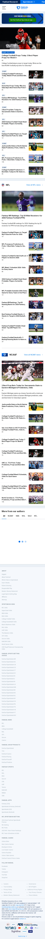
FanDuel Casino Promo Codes (11, 858)
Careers (6, 884)
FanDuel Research (10, 2)
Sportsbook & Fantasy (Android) (11, 806)
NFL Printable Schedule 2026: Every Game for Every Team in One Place (14, 292)
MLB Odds (5, 616)
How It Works (6, 583)
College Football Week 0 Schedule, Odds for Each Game (14, 475)
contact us (22, 919)
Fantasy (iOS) (6, 803)
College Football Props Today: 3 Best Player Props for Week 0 (13, 440)
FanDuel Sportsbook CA (9, 664)
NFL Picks (5, 828)
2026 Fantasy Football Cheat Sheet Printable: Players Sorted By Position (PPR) (14, 123)
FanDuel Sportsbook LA (9, 684)
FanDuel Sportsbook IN (8, 681)
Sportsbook (28, 2)
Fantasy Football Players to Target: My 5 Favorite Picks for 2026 (14, 135)
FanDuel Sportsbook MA (9, 687)
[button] (22, 20)
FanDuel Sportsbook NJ (9, 695)
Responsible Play (7, 588)
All (4, 516)
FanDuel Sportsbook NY (9, 698)
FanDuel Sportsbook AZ (9, 662)
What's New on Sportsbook (10, 580)
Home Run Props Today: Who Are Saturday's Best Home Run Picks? (14, 87)
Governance (32, 884)
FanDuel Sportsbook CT (9, 670)
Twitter (4, 869)
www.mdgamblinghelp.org (16, 909)
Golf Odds (5, 630)
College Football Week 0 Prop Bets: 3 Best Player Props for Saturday (14, 487)
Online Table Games (8, 855)
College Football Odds (8, 619)
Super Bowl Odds (7, 610)
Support (4, 574)
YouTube (4, 875)
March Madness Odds (8, 624)
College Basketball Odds (9, 622)
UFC (3, 734)
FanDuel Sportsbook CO (9, 667)
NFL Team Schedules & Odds (10, 833)
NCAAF (10, 516)
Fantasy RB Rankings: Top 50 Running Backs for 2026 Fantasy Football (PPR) (13, 304)
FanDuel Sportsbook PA (9, 704)
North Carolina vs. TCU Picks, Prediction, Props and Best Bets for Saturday (15, 499)
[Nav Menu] (4, 8)
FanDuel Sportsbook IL (8, 679)
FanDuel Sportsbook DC (9, 673)
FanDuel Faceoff (7, 759)
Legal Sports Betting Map (9, 594)
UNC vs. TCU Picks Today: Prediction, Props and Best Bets (13, 464)
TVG (3, 751)
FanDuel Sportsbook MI (8, 690)
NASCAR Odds (6, 641)
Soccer (4, 737)
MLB (29, 516)
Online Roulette (6, 852)
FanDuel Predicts (7, 762)
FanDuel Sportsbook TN (9, 707)
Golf (3, 784)
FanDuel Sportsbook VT (9, 712)
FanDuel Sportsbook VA (9, 709)
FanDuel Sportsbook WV (9, 715)
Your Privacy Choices (35, 892)
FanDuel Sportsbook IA (8, 676)
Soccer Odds (6, 638)
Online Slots (5, 841)
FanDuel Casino (6, 754)
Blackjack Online (7, 847)
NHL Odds (5, 627)
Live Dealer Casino (7, 850)
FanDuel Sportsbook (8, 748)
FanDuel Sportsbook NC (9, 693)
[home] (22, 7)
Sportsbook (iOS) (7, 809)
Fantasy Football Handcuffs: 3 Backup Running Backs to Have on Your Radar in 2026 (14, 339)
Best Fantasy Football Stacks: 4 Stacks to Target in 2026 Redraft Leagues (13, 316)
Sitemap (4, 599)
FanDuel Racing (6, 756)
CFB (3, 781)
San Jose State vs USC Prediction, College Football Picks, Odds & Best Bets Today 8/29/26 (14, 429)
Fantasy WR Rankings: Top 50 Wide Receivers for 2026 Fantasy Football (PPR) (15, 99)
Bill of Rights (32, 887)
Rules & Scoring (6, 585)
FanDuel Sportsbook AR (9, 659)
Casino (4, 740)
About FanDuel (6, 577)
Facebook (5, 866)
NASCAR (4, 790)
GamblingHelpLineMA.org (9, 907)
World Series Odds (7, 644)
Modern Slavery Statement (10, 591)
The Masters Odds (7, 633)
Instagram (5, 872)
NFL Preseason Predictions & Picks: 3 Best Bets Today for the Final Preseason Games (13, 160)
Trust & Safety (8, 887)
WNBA (4, 793)
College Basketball (7, 729)
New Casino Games (8, 844)
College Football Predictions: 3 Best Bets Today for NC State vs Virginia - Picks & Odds (13, 171)
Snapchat (4, 877)
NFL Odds (5, 607)
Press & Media (33, 895)
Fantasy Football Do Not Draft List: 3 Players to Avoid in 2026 (15, 257)
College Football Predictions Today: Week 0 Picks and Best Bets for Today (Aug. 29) (14, 75)
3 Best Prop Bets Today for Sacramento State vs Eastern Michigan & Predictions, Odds (13, 111)
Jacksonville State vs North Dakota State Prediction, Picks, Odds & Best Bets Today (14, 148)
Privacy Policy (8, 889)
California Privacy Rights (34, 889)
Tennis (4, 787)
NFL (35, 516)
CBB (3, 795)
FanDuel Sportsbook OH (9, 701)
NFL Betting (5, 825)
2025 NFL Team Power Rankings (11, 830)
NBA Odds (5, 613)
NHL (23, 516)
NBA (17, 516)
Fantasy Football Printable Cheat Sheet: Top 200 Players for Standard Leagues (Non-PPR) (13, 328)
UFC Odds (5, 636)
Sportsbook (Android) (8, 812)
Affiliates (4, 597)
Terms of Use (8, 892)
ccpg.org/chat (19, 905)
